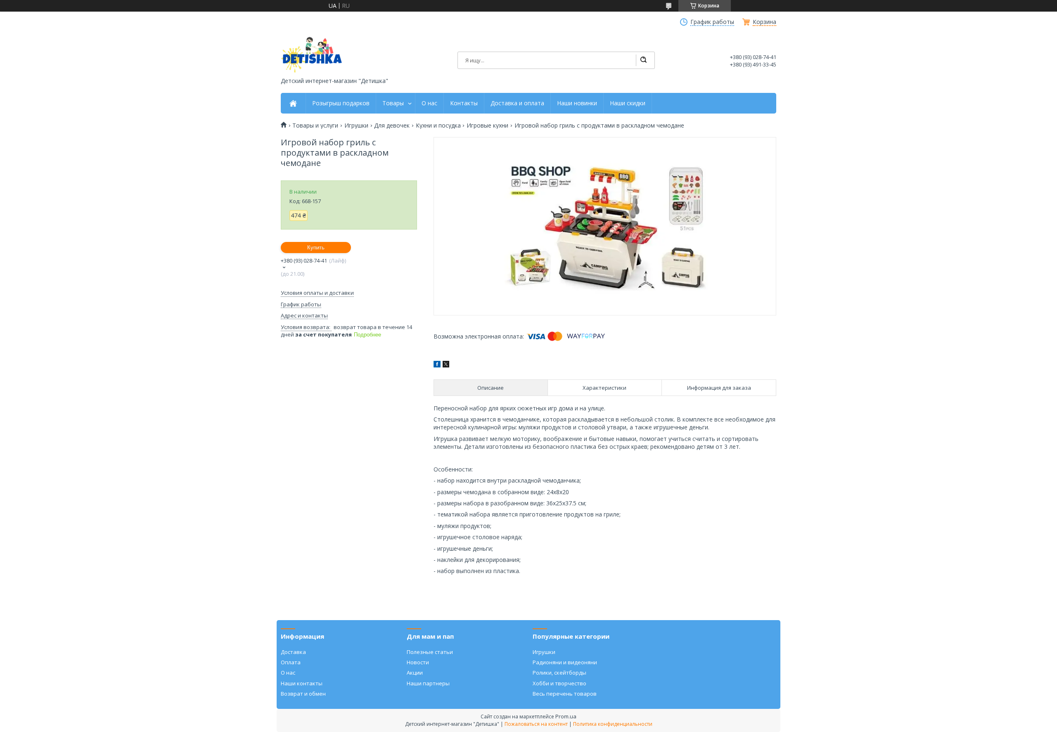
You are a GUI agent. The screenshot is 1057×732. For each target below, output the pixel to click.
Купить (316, 247)
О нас (429, 103)
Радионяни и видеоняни (565, 662)
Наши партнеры (428, 683)
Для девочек (392, 125)
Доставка (293, 652)
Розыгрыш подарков (341, 103)
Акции (415, 672)
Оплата (291, 662)
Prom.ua (565, 716)
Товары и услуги (315, 125)
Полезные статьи (430, 652)
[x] (446, 365)
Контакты (464, 103)
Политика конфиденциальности (612, 723)
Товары (393, 103)
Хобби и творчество (559, 683)
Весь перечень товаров (565, 693)
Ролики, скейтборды (559, 672)
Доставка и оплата (517, 103)
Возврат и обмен (303, 693)
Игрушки (356, 125)
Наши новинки (577, 103)
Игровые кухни (487, 125)
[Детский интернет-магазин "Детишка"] (312, 54)
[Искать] (643, 60)
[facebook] (437, 365)
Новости (418, 662)
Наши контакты (301, 683)
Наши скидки (627, 103)
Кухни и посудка (438, 125)
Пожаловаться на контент (536, 723)
